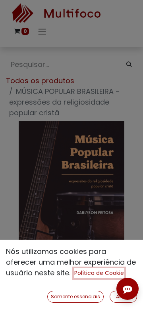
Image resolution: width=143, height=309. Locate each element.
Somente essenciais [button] (75, 296)
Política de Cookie (99, 273)
